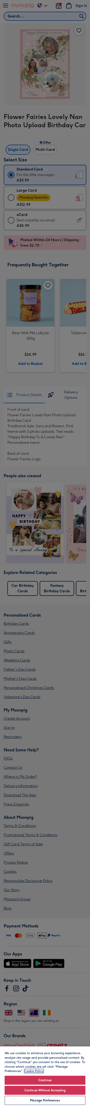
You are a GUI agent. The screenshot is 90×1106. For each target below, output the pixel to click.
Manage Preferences (45, 1100)
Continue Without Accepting (45, 1090)
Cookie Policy (33, 1071)
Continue (45, 1080)
